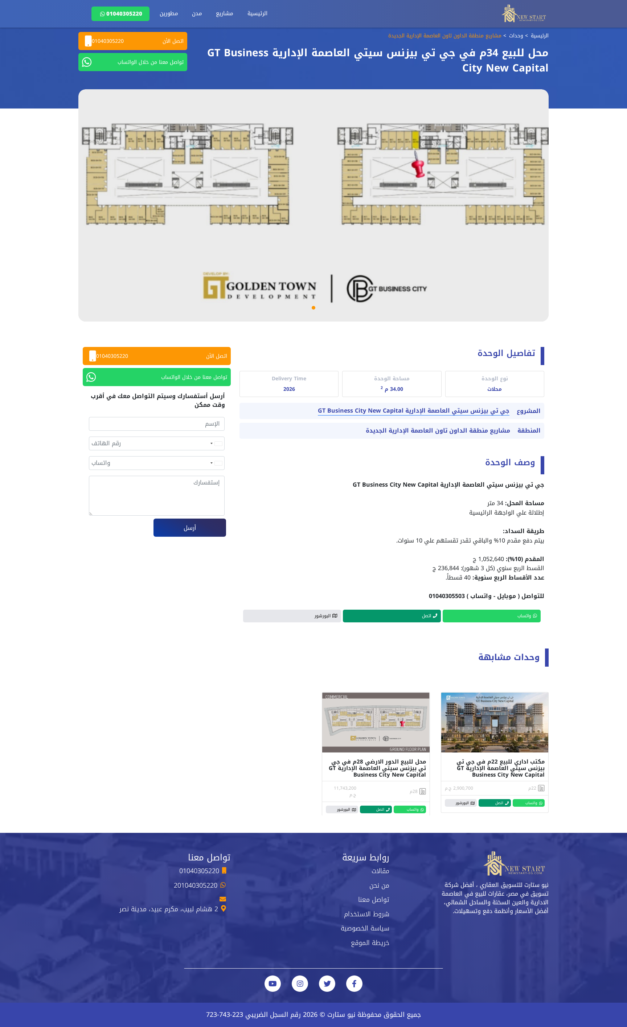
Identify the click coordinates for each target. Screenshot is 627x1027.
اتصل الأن (138, 41)
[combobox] (216, 443)
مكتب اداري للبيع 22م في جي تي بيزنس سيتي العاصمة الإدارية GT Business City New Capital (500, 768)
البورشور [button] (323, 616)
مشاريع (224, 13)
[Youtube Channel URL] (273, 983)
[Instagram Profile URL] (300, 983)
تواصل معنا (373, 899)
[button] (313, 308)
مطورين (169, 13)
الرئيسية (257, 13)
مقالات (380, 871)
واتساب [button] (524, 616)
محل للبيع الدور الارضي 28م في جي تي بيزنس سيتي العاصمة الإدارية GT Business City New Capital (377, 768)
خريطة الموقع (370, 943)
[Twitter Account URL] (327, 983)
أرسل (190, 527)
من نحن (379, 885)
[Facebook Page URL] (354, 983)
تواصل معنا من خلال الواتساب (151, 62)
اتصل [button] (426, 616)
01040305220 (124, 14)
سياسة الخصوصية (365, 928)
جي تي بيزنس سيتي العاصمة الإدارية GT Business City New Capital (413, 411)
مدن (197, 13)
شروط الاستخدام (366, 914)
